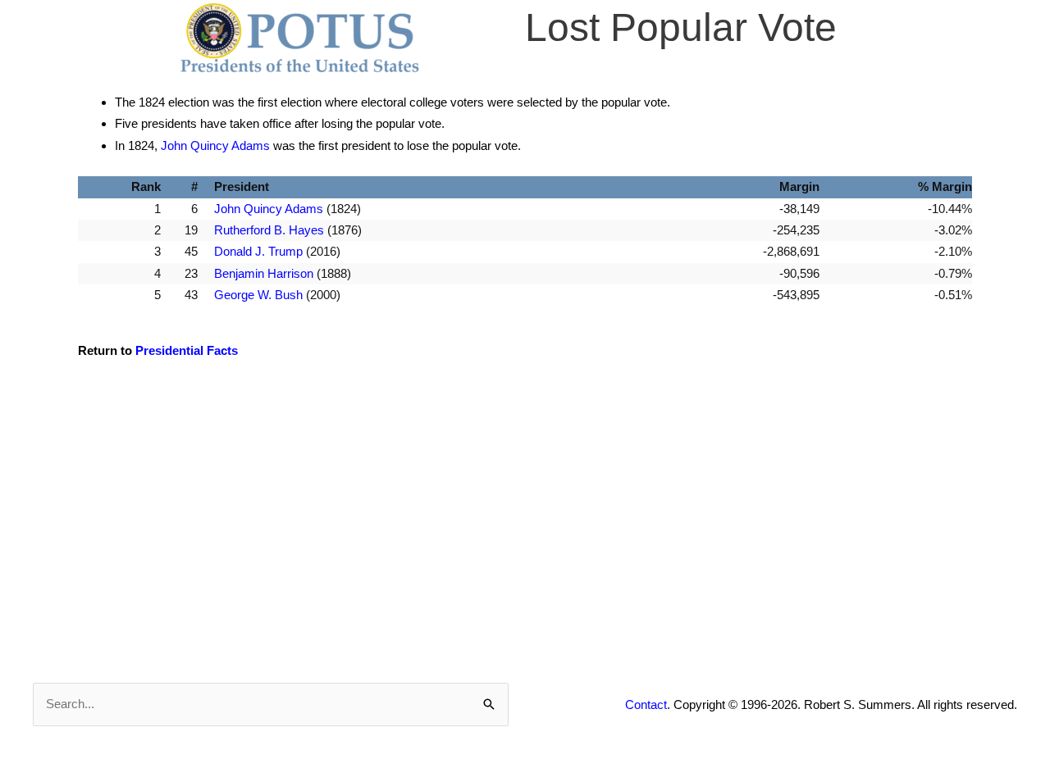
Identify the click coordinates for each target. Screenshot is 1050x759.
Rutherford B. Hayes (269, 230)
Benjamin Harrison (263, 273)
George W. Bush (258, 295)
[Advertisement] (525, 515)
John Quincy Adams (215, 145)
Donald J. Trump (258, 251)
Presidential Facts (186, 350)
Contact (646, 704)
